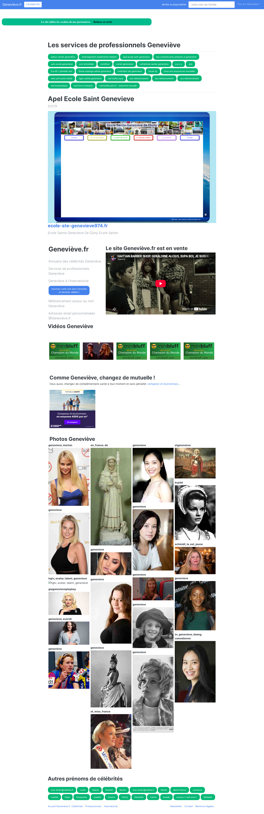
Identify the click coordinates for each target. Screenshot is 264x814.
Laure (83, 790)
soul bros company (83, 85)
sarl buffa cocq (115, 78)
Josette (97, 797)
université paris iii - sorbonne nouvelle (118, 85)
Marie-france (179, 790)
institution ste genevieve (130, 71)
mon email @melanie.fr (62, 790)
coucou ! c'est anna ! (186, 797)
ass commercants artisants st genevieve (176, 57)
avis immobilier (86, 64)
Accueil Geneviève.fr (59, 806)
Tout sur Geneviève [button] (247, 4)
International (110, 806)
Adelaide (208, 797)
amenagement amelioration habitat (99, 57)
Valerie (95, 790)
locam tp (152, 71)
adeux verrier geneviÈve (63, 57)
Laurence (197, 790)
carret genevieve (124, 64)
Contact (188, 806)
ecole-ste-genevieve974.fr (78, 225)
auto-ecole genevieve (62, 64)
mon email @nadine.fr (143, 790)
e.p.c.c (178, 64)
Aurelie (166, 797)
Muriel (164, 790)
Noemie (109, 790)
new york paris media (61, 78)
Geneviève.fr (12, 4)
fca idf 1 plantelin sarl (61, 71)
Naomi (122, 790)
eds (190, 64)
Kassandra (81, 797)
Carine (153, 797)
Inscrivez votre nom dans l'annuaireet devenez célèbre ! (69, 290)
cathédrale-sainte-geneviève (154, 64)
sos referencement (139, 78)
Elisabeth (138, 797)
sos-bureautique (59, 85)
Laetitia (54, 797)
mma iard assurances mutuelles (179, 71)
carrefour (105, 64)
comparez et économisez (162, 383)
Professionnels (93, 806)
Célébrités (33, 4)
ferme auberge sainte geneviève (95, 71)
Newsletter (176, 806)
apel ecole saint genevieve (136, 57)
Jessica (111, 797)
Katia (67, 797)
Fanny (125, 797)
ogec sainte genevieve (90, 78)
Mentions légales (204, 806)
